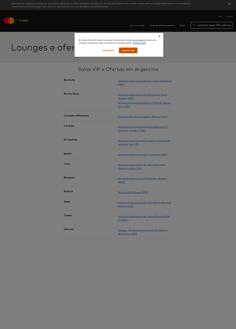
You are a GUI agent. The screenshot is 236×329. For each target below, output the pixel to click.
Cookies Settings (108, 50)
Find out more (139, 42)
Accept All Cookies (128, 50)
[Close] (160, 36)
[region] (119, 45)
